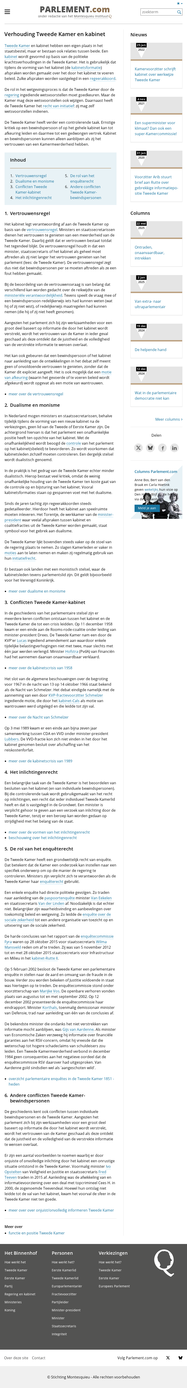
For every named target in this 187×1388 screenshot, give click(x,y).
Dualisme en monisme (35, 181)
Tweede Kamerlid (65, 1278)
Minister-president (66, 1310)
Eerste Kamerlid (64, 1270)
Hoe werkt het (15, 1262)
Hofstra (71, 651)
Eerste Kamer (15, 1278)
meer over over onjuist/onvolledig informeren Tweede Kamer (61, 1210)
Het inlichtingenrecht (34, 197)
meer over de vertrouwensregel (36, 393)
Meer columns (167, 419)
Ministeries (13, 1302)
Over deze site (16, 1357)
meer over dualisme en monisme (37, 591)
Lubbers (12, 739)
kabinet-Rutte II (45, 958)
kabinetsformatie (86, 67)
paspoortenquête (59, 897)
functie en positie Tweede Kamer (37, 1233)
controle (73, 443)
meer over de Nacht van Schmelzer (39, 717)
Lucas (22, 640)
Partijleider (60, 1302)
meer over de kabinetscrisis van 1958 (40, 667)
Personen (62, 1253)
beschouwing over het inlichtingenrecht (43, 837)
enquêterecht (51, 881)
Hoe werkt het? (63, 1262)
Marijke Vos (50, 991)
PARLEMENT (75, 9)
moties (10, 552)
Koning (10, 1310)
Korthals (49, 1007)
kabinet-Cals (69, 700)
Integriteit (59, 1334)
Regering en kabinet (20, 1294)
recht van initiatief (58, 105)
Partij (9, 1286)
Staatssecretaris (64, 1326)
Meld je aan (147, 508)
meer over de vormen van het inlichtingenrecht (49, 832)
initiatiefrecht (23, 558)
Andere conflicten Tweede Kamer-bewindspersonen (85, 192)
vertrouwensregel (42, 229)
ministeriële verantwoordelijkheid (33, 295)
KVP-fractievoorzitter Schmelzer (76, 695)
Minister (58, 1318)
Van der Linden (51, 903)
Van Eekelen (101, 897)
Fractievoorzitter (64, 1294)
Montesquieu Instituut (91, 16)
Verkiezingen (113, 1253)
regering (12, 94)
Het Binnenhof (21, 1253)
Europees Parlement (114, 1286)
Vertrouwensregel (31, 175)
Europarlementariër (67, 1286)
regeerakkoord (102, 78)
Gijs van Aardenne (78, 1029)
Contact (38, 1357)
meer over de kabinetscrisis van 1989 (40, 761)
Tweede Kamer (17, 45)
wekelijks (151, 489)
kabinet (11, 56)
